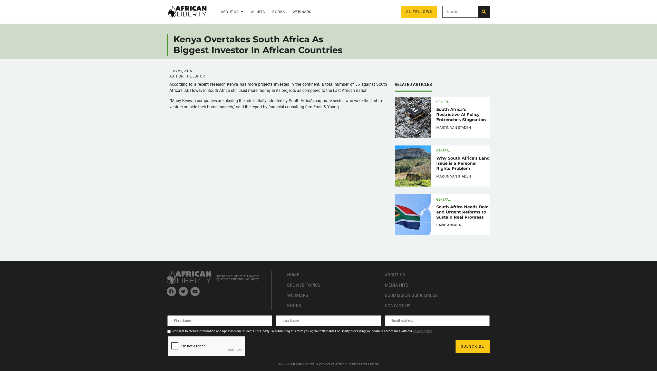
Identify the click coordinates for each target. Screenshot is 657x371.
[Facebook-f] (171, 291)
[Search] (484, 11)
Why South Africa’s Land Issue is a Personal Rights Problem (463, 163)
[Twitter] (183, 291)
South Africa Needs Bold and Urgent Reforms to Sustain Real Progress (462, 212)
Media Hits (397, 285)
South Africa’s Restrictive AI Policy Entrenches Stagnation (461, 114)
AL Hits (258, 12)
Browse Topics (304, 285)
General (443, 101)
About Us (395, 274)
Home (293, 274)
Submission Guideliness (411, 295)
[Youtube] (195, 291)
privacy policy (422, 331)
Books (278, 12)
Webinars (302, 12)
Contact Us (398, 305)
